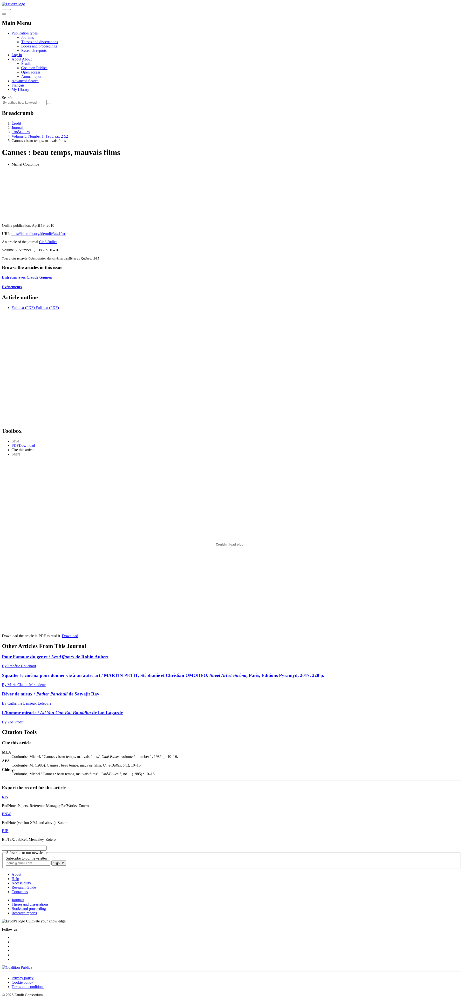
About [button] (17, 59)
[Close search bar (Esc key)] (9, 9)
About (27, 59)
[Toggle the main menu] (4, 14)
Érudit (26, 63)
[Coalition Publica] (17, 967)
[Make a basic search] (4, 9)
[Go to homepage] (13, 4)
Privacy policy (23, 978)
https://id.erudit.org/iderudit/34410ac (38, 234)
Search (7, 98)
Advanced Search (25, 81)
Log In (17, 55)
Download (70, 636)
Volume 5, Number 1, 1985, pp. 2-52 (40, 136)
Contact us (20, 892)
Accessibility (21, 883)
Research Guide (24, 887)
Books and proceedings (39, 46)
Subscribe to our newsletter (26, 858)
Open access (30, 72)
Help (15, 879)
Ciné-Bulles (21, 132)
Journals (27, 37)
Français (18, 85)
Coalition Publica (34, 68)
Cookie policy (22, 982)
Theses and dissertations (39, 42)
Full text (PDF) (23, 308)
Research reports (34, 50)
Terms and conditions (28, 987)
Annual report (31, 76)
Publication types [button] (25, 33)
